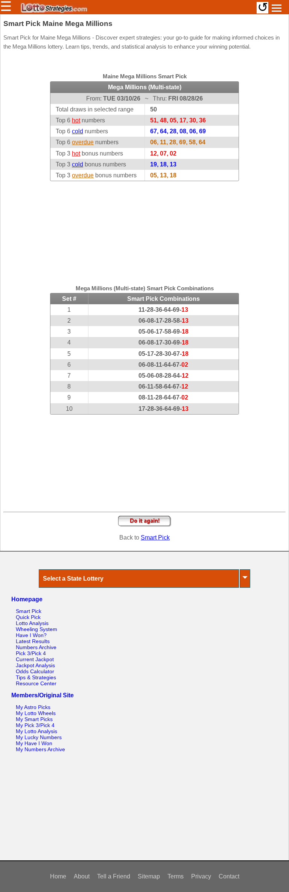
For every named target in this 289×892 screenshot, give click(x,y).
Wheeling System (36, 629)
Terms (175, 876)
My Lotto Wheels (36, 713)
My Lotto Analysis (36, 731)
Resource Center (36, 683)
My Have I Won (34, 743)
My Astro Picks (33, 707)
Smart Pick (155, 537)
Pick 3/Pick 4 (31, 653)
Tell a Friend (113, 876)
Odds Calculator (35, 671)
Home (58, 876)
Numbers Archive (36, 647)
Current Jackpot (35, 659)
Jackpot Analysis (35, 665)
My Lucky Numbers (39, 737)
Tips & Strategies (36, 677)
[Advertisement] (144, 228)
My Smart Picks (34, 719)
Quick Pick (28, 617)
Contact (229, 876)
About (82, 876)
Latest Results (33, 641)
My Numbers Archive (40, 749)
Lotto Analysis (32, 623)
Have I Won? (31, 635)
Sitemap (149, 876)
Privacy (201, 876)
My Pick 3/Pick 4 (35, 725)
